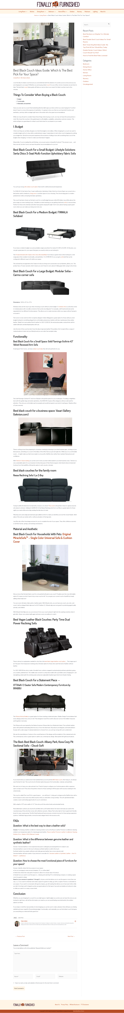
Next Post (71, 936)
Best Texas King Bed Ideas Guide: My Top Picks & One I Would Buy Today (95, 46)
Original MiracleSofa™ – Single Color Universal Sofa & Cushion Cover (42, 537)
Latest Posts (20, 917)
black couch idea (38, 349)
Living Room (16, 78)
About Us (57, 1004)
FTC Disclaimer (85, 1004)
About (15, 917)
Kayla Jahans (24, 921)
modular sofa (62, 306)
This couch (51, 505)
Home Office (87, 69)
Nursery (85, 78)
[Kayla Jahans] (17, 923)
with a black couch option (31, 186)
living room (33, 193)
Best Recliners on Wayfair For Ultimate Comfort (96, 35)
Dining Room (87, 66)
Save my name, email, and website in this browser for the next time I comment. (37, 983)
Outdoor (86, 81)
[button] (26, 11)
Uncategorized (88, 84)
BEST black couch (57, 779)
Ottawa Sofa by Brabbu (22, 716)
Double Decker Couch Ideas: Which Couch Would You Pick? (95, 51)
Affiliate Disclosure (75, 1004)
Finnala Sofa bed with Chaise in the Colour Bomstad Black (31, 254)
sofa (65, 202)
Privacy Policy (64, 1004)
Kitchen (85, 72)
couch (48, 85)
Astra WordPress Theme (78, 1011)
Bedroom (86, 63)
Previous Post (20, 936)
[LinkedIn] (75, 921)
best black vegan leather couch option (54, 661)
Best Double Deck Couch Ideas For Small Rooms (97, 40)
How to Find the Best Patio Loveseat (95, 55)
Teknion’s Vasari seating (22, 460)
